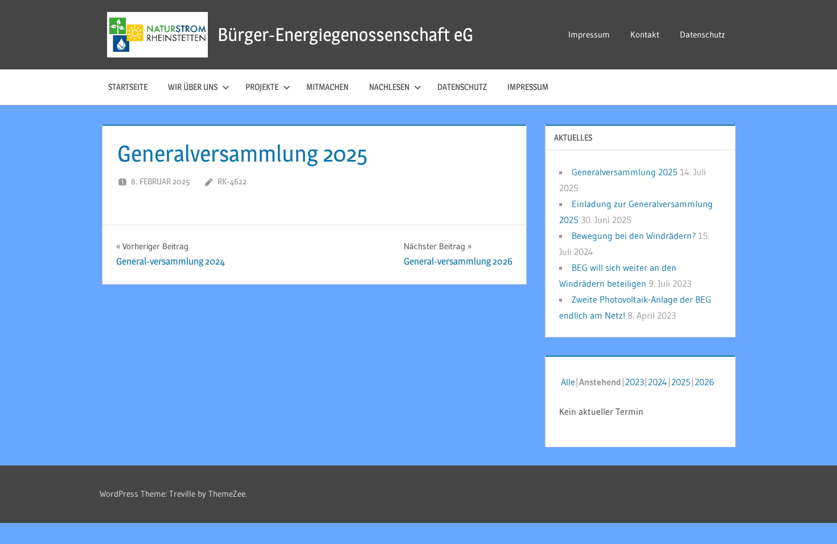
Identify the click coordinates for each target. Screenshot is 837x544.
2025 (681, 382)
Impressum (589, 34)
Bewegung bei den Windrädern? (634, 235)
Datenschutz (702, 34)
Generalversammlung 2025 (625, 172)
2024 (657, 382)
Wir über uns (193, 86)
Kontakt (644, 34)
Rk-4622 (232, 181)
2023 (634, 382)
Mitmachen (327, 86)
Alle (568, 382)
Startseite (127, 86)
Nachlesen (389, 86)
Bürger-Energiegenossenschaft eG (345, 34)
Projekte (261, 86)
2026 (704, 382)
